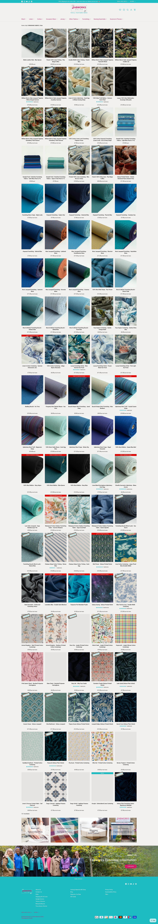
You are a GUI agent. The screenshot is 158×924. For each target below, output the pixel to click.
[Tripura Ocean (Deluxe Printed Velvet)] (79, 707)
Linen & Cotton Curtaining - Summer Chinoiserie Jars (32, 366)
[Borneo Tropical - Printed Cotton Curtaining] (126, 746)
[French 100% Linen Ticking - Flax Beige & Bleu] (56, 43)
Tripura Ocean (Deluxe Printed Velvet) (79, 724)
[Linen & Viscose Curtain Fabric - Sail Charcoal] (32, 786)
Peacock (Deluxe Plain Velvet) (55, 763)
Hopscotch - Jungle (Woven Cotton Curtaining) (125, 646)
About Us (38, 889)
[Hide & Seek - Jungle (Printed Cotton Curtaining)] (102, 628)
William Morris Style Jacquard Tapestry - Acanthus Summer (55, 99)
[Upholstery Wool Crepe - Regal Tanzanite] (102, 430)
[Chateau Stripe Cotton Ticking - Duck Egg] (79, 547)
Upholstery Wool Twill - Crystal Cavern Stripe (125, 407)
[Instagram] (24, 1)
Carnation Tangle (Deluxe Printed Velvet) (102, 684)
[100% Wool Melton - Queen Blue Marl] (126, 430)
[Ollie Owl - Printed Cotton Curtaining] (102, 746)
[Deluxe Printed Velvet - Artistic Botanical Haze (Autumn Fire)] (126, 160)
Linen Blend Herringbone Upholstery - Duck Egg (102, 486)
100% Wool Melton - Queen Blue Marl (125, 447)
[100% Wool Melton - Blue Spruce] (56, 468)
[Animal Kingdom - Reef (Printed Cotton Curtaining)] (32, 628)
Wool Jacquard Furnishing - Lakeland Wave (56, 252)
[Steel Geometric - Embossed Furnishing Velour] (32, 588)
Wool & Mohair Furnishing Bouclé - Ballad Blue (55, 328)
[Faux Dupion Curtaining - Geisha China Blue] (126, 311)
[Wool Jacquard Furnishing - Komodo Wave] (56, 272)
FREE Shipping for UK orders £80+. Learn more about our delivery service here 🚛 (79, 1)
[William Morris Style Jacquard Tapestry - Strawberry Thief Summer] (56, 122)
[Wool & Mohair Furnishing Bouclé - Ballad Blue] (56, 311)
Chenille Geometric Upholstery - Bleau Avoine (125, 486)
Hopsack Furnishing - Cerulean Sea (125, 215)
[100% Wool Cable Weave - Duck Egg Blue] (56, 430)
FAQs (37, 894)
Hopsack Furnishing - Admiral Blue (32, 251)
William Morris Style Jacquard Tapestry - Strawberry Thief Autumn (32, 139)
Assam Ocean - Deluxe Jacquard (32, 724)
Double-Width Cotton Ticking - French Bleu (79, 60)
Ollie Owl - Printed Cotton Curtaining (102, 763)
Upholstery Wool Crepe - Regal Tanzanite (102, 448)
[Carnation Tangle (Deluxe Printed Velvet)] (102, 666)
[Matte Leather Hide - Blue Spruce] (32, 43)
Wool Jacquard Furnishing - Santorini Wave (32, 290)
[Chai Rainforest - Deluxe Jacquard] (56, 707)
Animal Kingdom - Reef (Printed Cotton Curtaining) (32, 646)
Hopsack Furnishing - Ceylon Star (55, 215)
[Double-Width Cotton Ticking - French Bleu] (79, 43)
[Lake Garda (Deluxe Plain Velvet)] (126, 666)
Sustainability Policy (110, 892)
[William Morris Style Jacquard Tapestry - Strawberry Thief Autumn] (32, 122)
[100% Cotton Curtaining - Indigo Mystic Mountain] (56, 349)
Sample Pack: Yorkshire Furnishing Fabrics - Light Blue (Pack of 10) (125, 139)
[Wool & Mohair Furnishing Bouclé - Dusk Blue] (79, 311)
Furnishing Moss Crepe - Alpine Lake (32, 215)
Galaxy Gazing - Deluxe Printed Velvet (102, 604)
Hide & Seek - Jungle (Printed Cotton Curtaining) (102, 646)
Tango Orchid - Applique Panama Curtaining (79, 804)
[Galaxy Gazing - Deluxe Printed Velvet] (102, 588)
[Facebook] (22, 1)
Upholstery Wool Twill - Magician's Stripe (32, 448)
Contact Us (39, 892)
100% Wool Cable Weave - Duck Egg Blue (56, 448)
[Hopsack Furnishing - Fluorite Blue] (102, 198)
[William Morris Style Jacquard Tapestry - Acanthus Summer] (56, 81)
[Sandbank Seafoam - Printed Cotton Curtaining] (32, 746)
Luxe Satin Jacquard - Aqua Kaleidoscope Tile (32, 526)
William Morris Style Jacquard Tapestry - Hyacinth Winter (102, 60)
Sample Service (40, 899)
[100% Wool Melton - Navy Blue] (79, 468)
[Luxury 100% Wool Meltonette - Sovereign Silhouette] (126, 81)
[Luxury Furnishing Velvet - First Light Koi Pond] (126, 349)
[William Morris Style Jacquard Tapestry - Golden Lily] (126, 43)
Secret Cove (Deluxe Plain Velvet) (126, 724)
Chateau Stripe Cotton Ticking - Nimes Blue (55, 565)
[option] (79, 861)
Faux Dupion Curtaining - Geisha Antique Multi (102, 328)
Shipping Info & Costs (41, 896)
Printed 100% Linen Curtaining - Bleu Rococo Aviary (79, 177)
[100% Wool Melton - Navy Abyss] (32, 468)
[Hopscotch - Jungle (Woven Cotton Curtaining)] (126, 628)
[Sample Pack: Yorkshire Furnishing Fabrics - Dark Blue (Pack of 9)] (32, 160)
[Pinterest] (31, 1)
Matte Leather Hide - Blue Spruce (32, 60)
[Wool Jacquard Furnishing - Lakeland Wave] (56, 234)
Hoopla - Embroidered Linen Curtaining (102, 803)
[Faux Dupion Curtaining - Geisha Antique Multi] (102, 311)
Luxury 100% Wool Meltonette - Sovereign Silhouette (125, 99)
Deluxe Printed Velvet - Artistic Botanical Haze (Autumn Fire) (125, 177)
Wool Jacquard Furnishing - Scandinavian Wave (79, 252)
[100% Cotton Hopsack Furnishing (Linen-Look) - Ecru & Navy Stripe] (102, 122)
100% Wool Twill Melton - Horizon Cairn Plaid (102, 99)
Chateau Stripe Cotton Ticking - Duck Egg (79, 565)
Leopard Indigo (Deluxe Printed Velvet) (102, 724)
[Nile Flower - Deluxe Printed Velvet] (102, 547)
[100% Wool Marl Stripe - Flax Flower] (102, 272)
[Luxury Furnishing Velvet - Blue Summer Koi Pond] (79, 349)
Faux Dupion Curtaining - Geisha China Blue (125, 328)
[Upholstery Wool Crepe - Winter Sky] (79, 430)
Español (132, 1)
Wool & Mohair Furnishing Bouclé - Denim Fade (125, 290)
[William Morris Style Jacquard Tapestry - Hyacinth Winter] (102, 43)
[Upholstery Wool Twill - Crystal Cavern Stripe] (126, 389)
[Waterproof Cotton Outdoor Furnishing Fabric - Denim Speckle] (102, 509)
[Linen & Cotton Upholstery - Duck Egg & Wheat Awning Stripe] (79, 81)
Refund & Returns (40, 903)
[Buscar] (127, 10)
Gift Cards (73, 896)
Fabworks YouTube (75, 894)
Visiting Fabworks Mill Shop (78, 889)
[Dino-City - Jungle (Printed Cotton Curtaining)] (79, 628)
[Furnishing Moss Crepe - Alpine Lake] (32, 198)
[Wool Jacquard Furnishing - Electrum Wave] (102, 234)
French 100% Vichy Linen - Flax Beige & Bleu (102, 177)
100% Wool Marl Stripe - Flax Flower (102, 289)
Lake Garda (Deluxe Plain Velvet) (126, 683)
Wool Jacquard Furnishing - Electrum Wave (102, 252)
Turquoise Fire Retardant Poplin (79, 604)
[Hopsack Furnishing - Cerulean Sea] (126, 198)
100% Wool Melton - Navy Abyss (32, 485)
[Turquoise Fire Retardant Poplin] (79, 588)
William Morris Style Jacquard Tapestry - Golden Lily (126, 60)
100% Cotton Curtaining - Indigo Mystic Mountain (56, 366)
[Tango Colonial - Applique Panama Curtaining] (56, 786)
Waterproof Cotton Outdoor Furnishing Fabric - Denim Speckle (102, 526)
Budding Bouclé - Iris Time (32, 406)
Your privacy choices (41, 906)
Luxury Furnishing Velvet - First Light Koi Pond (126, 366)
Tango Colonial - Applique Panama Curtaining (55, 804)
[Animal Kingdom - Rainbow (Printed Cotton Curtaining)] (56, 628)
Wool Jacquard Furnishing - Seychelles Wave (125, 252)
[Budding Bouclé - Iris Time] (32, 389)
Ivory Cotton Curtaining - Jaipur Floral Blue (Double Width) (125, 565)
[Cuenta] (131, 10)
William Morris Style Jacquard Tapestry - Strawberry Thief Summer (55, 139)
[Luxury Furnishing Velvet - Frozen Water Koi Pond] (102, 349)
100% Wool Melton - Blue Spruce (56, 485)
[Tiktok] (29, 1)
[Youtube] (26, 1)
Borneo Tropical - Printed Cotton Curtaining (126, 763)
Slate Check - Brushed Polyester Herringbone (56, 684)
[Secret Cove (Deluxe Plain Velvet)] (126, 707)
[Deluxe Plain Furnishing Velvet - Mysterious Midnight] (126, 786)
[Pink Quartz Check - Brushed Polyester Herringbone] (32, 666)
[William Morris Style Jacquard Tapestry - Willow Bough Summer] (32, 81)
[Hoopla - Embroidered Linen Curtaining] (102, 786)
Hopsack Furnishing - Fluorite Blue (102, 215)
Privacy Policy (109, 889)
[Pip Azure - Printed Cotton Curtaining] (79, 746)
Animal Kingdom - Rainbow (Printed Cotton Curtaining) (56, 646)
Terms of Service (40, 901)
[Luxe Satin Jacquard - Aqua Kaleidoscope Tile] (32, 509)
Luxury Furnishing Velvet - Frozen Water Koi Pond (102, 366)
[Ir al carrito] (135, 10)
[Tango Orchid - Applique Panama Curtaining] (79, 786)
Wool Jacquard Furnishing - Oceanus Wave (79, 290)
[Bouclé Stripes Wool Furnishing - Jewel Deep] (79, 389)
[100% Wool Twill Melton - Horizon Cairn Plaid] (102, 81)
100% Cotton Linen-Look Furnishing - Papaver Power (79, 139)
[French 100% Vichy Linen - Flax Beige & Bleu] (102, 160)
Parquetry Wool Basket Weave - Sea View (56, 407)
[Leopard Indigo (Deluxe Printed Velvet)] (102, 707)
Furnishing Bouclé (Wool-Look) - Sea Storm (126, 526)
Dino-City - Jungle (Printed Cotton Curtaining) (79, 646)
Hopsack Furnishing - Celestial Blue (79, 215)
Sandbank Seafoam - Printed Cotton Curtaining (32, 763)
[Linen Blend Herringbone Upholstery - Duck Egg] (102, 468)
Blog (71, 892)
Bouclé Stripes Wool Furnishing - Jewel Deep (79, 407)
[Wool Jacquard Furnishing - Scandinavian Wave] (79, 234)
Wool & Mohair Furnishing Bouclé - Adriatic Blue (32, 328)
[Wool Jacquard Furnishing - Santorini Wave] (32, 272)
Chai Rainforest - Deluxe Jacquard (55, 724)
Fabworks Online (39, 916)
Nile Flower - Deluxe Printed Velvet (102, 564)
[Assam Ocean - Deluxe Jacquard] (32, 707)
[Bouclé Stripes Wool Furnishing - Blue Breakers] (102, 389)
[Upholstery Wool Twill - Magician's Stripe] (32, 430)
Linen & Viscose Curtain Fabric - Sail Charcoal (32, 804)
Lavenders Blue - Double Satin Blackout (55, 604)
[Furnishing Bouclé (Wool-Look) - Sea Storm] (126, 509)
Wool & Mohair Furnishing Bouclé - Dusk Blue (79, 328)
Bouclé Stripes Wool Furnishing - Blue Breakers (102, 407)
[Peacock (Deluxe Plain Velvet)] (56, 746)
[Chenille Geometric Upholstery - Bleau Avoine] (126, 468)
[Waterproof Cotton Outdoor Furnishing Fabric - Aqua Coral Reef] (79, 509)
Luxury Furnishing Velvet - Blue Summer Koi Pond (79, 366)
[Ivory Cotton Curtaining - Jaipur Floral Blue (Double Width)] (126, 547)
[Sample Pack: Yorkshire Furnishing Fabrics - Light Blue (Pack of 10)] (126, 122)
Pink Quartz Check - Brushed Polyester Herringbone (32, 684)
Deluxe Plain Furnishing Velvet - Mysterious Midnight (126, 804)
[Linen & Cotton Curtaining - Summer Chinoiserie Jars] (32, 349)
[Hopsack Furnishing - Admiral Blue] (32, 234)
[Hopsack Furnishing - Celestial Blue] (79, 198)
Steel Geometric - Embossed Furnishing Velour (32, 605)
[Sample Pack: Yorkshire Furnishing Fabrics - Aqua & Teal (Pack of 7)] (56, 160)
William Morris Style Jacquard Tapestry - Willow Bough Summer (32, 99)
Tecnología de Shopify (27, 918)
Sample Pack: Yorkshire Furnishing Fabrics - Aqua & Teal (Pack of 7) (55, 177)
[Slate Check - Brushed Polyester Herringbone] (56, 666)
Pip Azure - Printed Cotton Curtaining (79, 763)
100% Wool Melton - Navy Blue (79, 485)
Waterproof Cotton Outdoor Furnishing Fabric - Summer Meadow (55, 526)
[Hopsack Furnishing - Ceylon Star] (56, 198)
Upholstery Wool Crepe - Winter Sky (79, 447)
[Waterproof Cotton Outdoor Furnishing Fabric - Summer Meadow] (56, 509)
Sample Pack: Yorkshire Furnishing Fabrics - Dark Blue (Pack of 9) (32, 177)
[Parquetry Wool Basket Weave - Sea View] (56, 389)
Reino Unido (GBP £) (122, 1)
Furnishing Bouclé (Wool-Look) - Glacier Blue (32, 565)
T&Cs (106, 894)
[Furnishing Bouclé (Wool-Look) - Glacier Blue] (32, 547)
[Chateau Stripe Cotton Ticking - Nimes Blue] (56, 547)
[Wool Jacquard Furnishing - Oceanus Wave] (79, 272)
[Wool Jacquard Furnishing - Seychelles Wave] (126, 234)
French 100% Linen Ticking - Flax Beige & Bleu (56, 60)
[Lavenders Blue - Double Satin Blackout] (56, 588)
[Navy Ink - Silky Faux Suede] (79, 666)
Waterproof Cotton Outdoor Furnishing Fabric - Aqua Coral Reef (79, 526)
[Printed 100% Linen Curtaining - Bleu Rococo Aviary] (79, 160)
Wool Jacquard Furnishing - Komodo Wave (56, 290)
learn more (130, 866)
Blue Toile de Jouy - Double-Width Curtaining (126, 605)
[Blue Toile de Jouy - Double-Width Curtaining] (126, 588)
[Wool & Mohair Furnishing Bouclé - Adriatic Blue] (32, 311)
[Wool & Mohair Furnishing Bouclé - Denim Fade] (126, 272)
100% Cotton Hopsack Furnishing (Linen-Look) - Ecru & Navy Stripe (102, 139)
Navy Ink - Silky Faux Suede (79, 683)
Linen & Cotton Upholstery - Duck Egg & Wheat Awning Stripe (79, 99)
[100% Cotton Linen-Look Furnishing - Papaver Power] (79, 122)
